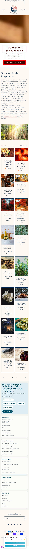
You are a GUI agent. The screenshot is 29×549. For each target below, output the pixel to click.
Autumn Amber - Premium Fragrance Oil (21, 186)
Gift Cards (5, 506)
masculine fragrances (18, 115)
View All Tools (7, 411)
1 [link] (3, 377)
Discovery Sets (6, 433)
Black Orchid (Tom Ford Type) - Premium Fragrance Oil (8, 309)
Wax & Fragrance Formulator (10, 464)
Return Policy (6, 485)
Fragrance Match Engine (9, 403)
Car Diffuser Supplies (8, 435)
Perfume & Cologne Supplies (10, 443)
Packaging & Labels (7, 451)
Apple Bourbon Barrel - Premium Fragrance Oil (8, 190)
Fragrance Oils (6, 425)
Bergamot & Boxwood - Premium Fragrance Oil (21, 279)
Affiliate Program (7, 500)
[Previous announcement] (2, 2)
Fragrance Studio (7, 407)
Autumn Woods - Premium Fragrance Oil (21, 215)
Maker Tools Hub (6, 461)
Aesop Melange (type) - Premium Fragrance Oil (8, 161)
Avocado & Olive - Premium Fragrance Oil (8, 248)
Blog (3, 503)
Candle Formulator (8, 399)
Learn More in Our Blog (8, 472)
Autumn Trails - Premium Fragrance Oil (8, 215)
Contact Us (5, 487)
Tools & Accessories (7, 454)
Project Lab (21, 403)
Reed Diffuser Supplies (8, 446)
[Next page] (25, 377)
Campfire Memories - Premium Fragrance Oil (7, 337)
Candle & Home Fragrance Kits (10, 448)
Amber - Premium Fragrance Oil (21, 164)
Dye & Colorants (6, 430)
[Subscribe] (24, 518)
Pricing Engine (6, 467)
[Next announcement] (26, 2)
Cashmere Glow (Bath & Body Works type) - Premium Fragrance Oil (7, 362)
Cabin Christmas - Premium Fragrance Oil (21, 304)
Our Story (5, 495)
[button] (3, 9)
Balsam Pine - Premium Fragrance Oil (21, 239)
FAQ (3, 480)
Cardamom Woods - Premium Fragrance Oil (21, 334)
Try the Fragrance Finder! (14, 62)
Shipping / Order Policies (9, 482)
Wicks (4, 427)
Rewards (4, 498)
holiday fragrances (10, 117)
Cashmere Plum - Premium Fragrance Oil (21, 364)
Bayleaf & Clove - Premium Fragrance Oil (8, 273)
